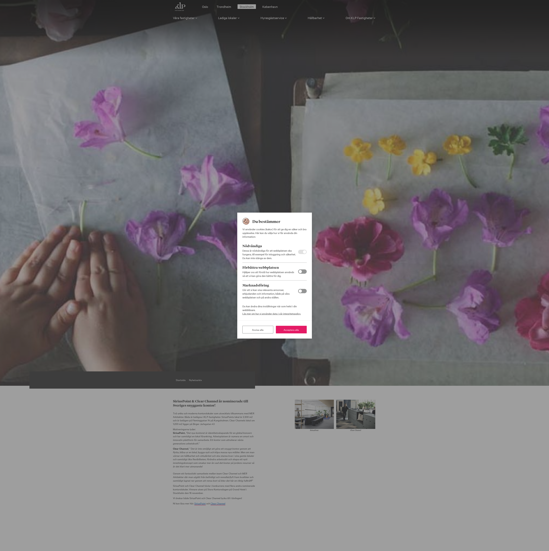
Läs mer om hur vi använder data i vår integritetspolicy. (271, 313)
